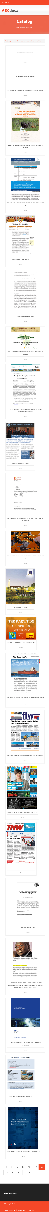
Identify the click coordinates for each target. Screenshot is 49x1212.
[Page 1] (6, 1167)
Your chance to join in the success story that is (23, 1151)
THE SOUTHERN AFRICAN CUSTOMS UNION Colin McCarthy (25, 90)
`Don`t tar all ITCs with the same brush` (21, 868)
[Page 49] (11, 1167)
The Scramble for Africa (20, 259)
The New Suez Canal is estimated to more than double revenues (25, 699)
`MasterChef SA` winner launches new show (22, 812)
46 (16, 1166)
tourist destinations (27, 41)
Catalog (8, 41)
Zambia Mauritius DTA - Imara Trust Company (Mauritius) (25, 1044)
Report (31, 1210)
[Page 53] (29, 1173)
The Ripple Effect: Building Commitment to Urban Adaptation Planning (25, 410)
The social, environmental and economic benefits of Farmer (25, 147)
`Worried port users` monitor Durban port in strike (25, 756)
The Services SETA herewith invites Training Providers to (25, 204)
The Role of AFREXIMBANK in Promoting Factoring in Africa (25, 353)
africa (39, 41)
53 (19, 1172)
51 (6, 1172)
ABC (10, 10)
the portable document (20, 607)
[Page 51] (24, 1173)
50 (42, 1166)
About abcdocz (9, 1210)
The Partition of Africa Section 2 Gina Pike (21, 642)
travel (16, 41)
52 (13, 1172)
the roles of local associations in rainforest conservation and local (25, 315)
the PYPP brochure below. (20, 463)
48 (29, 1166)
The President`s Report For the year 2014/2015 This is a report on (25, 519)
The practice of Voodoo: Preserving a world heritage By (25, 557)
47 (23, 1166)
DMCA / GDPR (22, 1210)
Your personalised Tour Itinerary (20, 1096)
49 (35, 1166)
